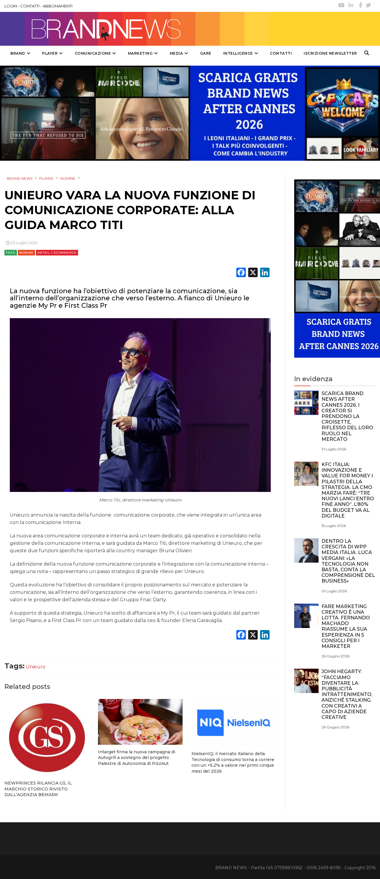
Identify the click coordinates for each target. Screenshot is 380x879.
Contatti (281, 53)
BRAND (17, 53)
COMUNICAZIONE (93, 53)
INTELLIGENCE (238, 53)
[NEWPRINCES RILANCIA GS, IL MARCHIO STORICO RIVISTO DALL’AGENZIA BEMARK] (46, 737)
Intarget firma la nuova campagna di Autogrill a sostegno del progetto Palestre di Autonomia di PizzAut (136, 757)
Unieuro (35, 667)
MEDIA (176, 53)
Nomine (26, 253)
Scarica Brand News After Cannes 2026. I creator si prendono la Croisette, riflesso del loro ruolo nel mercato (347, 416)
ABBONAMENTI (57, 6)
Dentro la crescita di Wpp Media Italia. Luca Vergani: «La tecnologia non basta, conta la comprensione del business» (348, 561)
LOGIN (10, 6)
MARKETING (140, 53)
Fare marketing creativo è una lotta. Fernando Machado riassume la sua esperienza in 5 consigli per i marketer (346, 626)
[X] (253, 273)
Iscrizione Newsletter (330, 53)
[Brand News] (134, 29)
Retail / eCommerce (57, 253)
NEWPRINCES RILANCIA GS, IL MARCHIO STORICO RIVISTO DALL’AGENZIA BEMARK (38, 788)
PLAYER (50, 53)
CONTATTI (29, 6)
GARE (205, 53)
